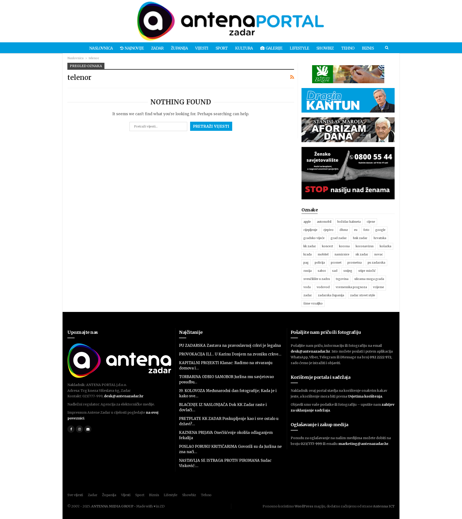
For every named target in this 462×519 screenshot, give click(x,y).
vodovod (323, 287)
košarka (385, 246)
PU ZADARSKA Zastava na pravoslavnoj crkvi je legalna (230, 345)
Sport (222, 48)
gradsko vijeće (314, 238)
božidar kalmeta (349, 221)
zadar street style (362, 295)
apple (307, 221)
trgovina (342, 279)
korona (344, 246)
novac (378, 254)
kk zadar (309, 246)
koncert (327, 246)
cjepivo (328, 230)
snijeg (347, 270)
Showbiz (325, 48)
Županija (179, 48)
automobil (324, 221)
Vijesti (201, 48)
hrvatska (379, 238)
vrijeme (378, 287)
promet (336, 262)
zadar (307, 295)
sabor (322, 270)
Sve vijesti (75, 495)
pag (306, 262)
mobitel (323, 254)
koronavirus (365, 246)
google (380, 230)
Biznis (368, 48)
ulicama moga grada (369, 279)
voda (307, 287)
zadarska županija (331, 295)
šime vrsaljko (313, 303)
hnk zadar (360, 238)
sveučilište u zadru (316, 279)
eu (355, 230)
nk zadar (361, 254)
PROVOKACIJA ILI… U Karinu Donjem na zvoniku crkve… (230, 354)
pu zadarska (376, 262)
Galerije (274, 48)
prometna (354, 262)
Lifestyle (299, 48)
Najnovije (134, 48)
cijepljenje (310, 230)
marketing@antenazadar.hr (363, 444)
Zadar (157, 48)
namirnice (341, 254)
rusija (307, 270)
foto (366, 230)
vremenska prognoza (351, 287)
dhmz (344, 230)
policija (320, 262)
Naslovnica (101, 48)
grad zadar (339, 238)
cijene (371, 221)
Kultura (244, 48)
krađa (307, 254)
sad (334, 270)
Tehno (347, 48)
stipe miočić (367, 270)
